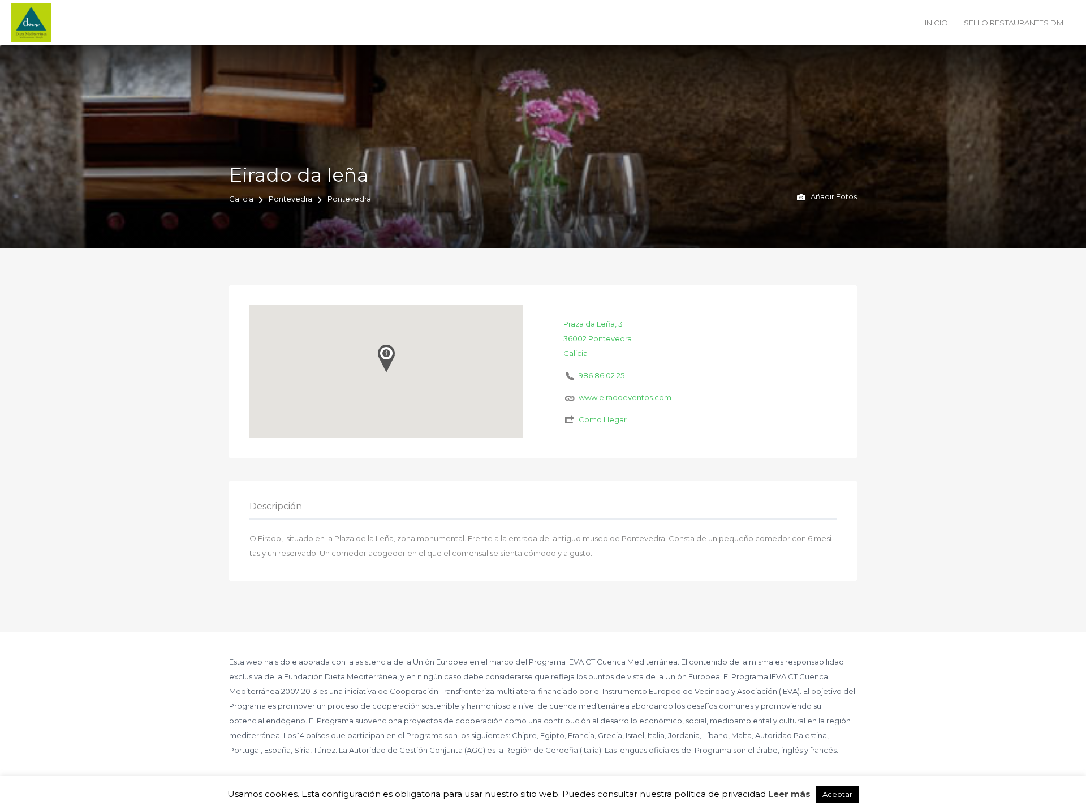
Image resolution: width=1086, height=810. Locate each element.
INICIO (936, 22)
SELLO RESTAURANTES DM (1013, 22)
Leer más (789, 793)
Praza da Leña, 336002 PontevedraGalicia (597, 338)
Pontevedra (290, 198)
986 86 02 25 (601, 375)
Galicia (241, 198)
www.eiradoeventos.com (625, 397)
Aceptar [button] (837, 794)
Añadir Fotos (833, 196)
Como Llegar (603, 419)
